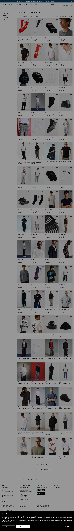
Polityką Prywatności (6, 521)
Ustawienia (8, 526)
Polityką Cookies (66, 520)
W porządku (23, 526)
